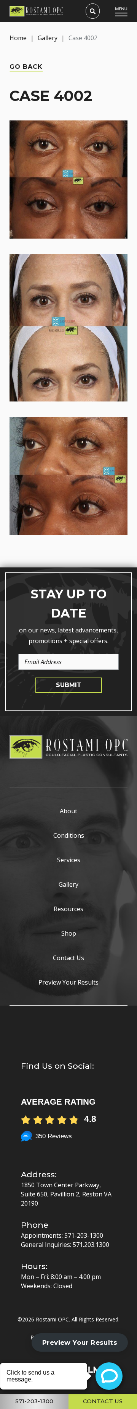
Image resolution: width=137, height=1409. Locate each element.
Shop (68, 933)
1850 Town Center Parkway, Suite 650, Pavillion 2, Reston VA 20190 (66, 1194)
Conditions (68, 835)
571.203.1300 (91, 1244)
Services (68, 860)
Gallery (47, 38)
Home (18, 38)
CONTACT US (103, 1401)
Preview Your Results (68, 982)
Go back (26, 66)
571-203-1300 (83, 1235)
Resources (68, 909)
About (68, 811)
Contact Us (68, 958)
